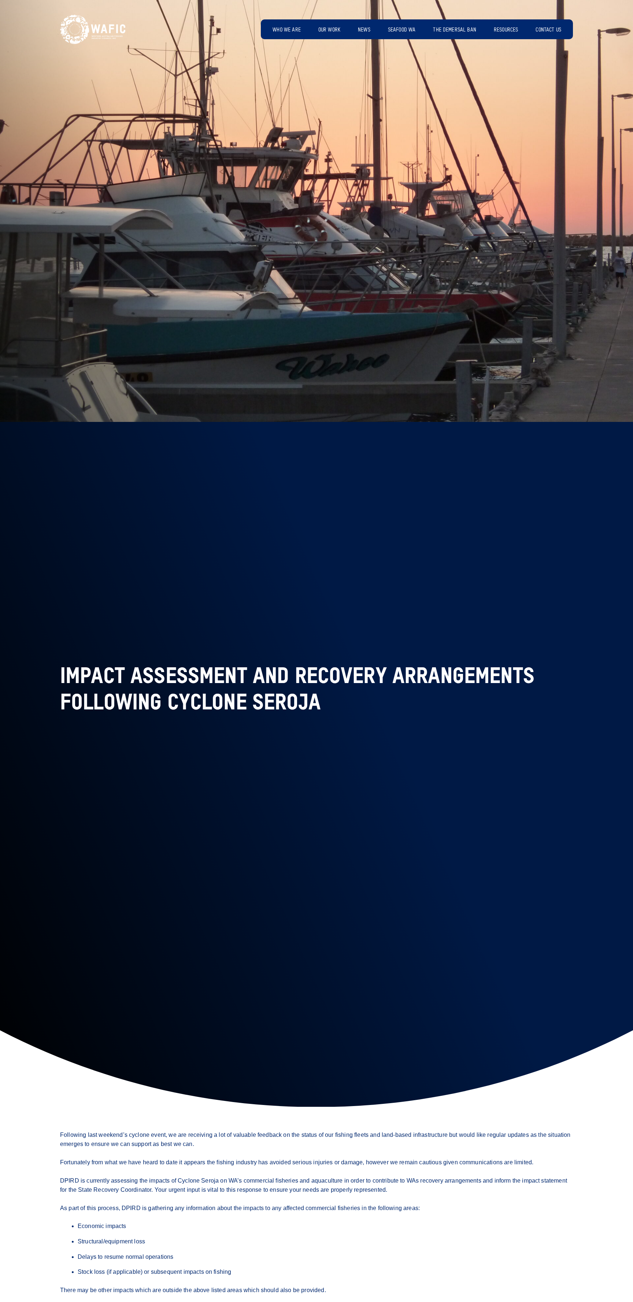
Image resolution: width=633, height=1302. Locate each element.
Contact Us (548, 30)
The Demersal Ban (454, 30)
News (364, 30)
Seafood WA (402, 30)
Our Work (329, 30)
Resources (506, 30)
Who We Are (287, 30)
